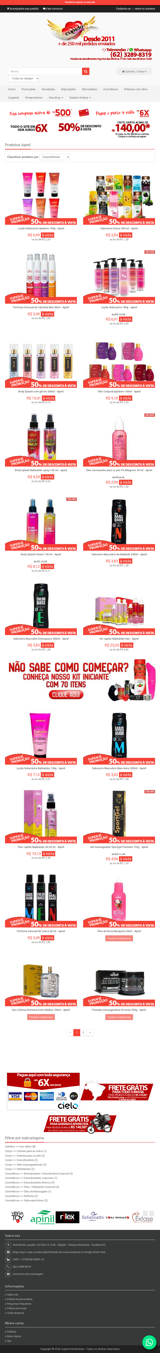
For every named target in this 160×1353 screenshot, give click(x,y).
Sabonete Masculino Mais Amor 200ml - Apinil (119, 768)
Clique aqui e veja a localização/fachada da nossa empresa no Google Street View (58, 1252)
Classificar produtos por (23, 157)
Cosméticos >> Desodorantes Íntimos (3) (30, 1182)
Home (11, 89)
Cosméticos (110, 89)
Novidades (48, 89)
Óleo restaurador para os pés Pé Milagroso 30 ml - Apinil (119, 470)
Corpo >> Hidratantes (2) (20, 1169)
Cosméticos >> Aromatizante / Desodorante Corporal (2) (39, 1173)
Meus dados (13, 1336)
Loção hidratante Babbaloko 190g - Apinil (41, 768)
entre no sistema (145, 8)
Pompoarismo (33, 97)
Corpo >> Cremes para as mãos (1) (26, 1151)
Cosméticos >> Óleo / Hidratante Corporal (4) (32, 1186)
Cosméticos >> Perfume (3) (21, 1196)
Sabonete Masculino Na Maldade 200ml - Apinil (119, 554)
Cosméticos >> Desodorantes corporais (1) (31, 1178)
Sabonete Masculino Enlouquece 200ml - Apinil (41, 638)
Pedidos (11, 1331)
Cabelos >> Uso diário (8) (20, 1146)
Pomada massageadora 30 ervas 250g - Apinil (119, 1010)
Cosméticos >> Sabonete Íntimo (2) (26, 1200)
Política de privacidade (19, 1299)
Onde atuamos (15, 1313)
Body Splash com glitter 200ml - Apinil (41, 391)
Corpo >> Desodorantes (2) (21, 1160)
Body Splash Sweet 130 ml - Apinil (41, 554)
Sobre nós (12, 1294)
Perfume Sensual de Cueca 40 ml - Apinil (41, 931)
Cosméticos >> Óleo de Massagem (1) (28, 1191)
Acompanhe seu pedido (24, 8)
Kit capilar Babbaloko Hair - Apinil (119, 638)
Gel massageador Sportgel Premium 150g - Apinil (119, 847)
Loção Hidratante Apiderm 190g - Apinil (41, 228)
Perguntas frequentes (18, 1303)
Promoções (29, 89)
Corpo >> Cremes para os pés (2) (25, 1155)
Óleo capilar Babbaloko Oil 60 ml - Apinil (41, 847)
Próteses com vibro (136, 89)
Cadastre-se (123, 8)
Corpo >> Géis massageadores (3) (25, 1164)
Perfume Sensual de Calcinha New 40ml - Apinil (41, 307)
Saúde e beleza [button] (79, 97)
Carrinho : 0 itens (134, 71)
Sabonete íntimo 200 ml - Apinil (119, 228)
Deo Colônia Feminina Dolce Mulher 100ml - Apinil (41, 1010)
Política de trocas (16, 1308)
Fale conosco (54, 8)
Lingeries (13, 97)
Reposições (68, 89)
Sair (8, 1340)
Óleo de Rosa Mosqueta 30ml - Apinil (119, 931)
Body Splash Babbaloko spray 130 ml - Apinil (41, 470)
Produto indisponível (119, 938)
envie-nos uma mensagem (28, 1274)
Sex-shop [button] (55, 97)
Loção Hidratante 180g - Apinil (119, 307)
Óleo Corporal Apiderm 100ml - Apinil (119, 391)
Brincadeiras (89, 89)
